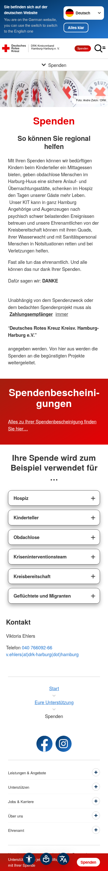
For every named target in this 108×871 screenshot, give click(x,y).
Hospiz (21, 498)
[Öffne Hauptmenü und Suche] (100, 48)
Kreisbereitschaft (32, 576)
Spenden (82, 48)
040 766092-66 (37, 647)
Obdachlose (26, 537)
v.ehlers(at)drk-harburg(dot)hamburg (42, 654)
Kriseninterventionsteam (40, 556)
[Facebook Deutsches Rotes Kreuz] (44, 744)
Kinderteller (26, 517)
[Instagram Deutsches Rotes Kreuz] (64, 744)
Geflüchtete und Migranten (42, 595)
